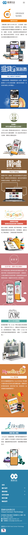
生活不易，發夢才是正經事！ (14, 266)
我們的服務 (5, 495)
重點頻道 (4, 491)
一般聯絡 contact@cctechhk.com (12, 520)
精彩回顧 (4, 498)
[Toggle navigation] (24, 2)
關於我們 (4, 488)
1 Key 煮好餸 (14, 377)
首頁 (3, 485)
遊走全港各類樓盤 (14, 321)
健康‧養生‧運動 (14, 433)
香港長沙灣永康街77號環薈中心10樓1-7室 (13, 515)
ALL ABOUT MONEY (14, 76)
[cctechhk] (8, 3)
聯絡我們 (4, 501)
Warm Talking (14, 172)
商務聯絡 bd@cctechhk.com (11, 519)
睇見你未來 (14, 21)
